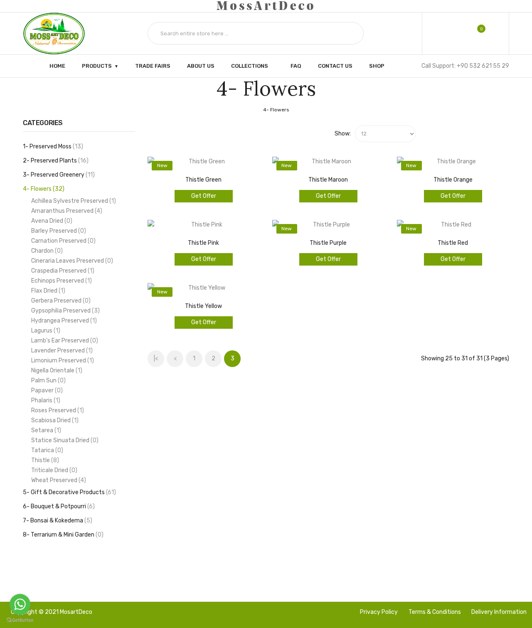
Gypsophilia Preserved (64, 310)
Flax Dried (47, 290)
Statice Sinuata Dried (63, 440)
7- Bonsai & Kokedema (56, 520)
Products (97, 65)
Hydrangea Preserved (63, 320)
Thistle (44, 460)
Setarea (45, 430)
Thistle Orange (453, 179)
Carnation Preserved (62, 240)
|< (156, 358)
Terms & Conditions (435, 612)
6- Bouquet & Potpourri (58, 506)
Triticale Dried (53, 470)
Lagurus (44, 330)
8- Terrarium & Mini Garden (62, 534)
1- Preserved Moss (52, 146)
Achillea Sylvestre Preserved (72, 200)
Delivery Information (499, 612)
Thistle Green (203, 179)
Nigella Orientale (55, 370)
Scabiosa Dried (53, 420)
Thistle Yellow (203, 306)
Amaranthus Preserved (65, 210)
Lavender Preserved (61, 350)
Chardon (46, 250)
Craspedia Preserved (61, 270)
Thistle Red (453, 242)
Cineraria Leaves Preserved (71, 260)
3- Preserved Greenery (58, 174)
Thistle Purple (328, 242)
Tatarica (46, 450)
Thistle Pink (203, 242)
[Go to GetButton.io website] (20, 620)
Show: (343, 133)
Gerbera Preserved (60, 300)
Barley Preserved (57, 230)
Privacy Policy (379, 612)
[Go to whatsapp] (20, 604)
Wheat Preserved (57, 480)
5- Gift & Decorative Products (68, 492)
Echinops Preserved (60, 280)
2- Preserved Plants (54, 160)
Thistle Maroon (328, 179)
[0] (476, 33)
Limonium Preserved (61, 360)
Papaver (46, 390)
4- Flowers (276, 110)
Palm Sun (47, 380)
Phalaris (44, 400)
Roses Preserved (56, 410)
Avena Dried (50, 220)
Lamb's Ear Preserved (63, 340)
